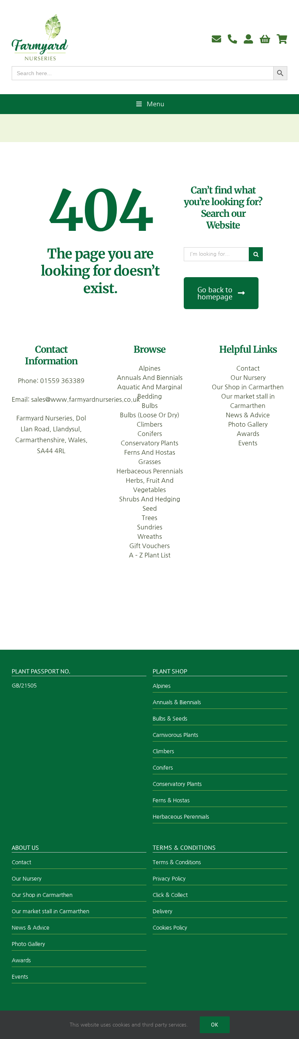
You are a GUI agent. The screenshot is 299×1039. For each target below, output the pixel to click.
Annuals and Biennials (150, 377)
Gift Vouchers (149, 546)
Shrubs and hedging (149, 499)
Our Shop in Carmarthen (248, 387)
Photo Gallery (247, 424)
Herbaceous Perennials (149, 471)
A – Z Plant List (150, 555)
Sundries (149, 527)
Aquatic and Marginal (149, 387)
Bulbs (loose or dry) (149, 415)
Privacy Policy (169, 878)
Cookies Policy (170, 927)
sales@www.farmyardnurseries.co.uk (85, 399)
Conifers (149, 434)
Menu (155, 104)
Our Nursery (248, 377)
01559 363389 (62, 381)
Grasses (149, 462)
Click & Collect (170, 895)
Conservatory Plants (149, 443)
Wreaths (149, 536)
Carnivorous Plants (175, 735)
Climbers (149, 424)
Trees (149, 518)
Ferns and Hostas (149, 452)
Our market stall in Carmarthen (50, 911)
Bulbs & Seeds (170, 718)
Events (247, 443)
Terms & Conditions (177, 862)
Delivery (162, 911)
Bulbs (150, 406)
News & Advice (248, 415)
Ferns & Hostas (171, 800)
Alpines (149, 368)
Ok (214, 1024)
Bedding (149, 396)
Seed (149, 508)
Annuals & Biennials (177, 702)
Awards (248, 434)
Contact (248, 368)
